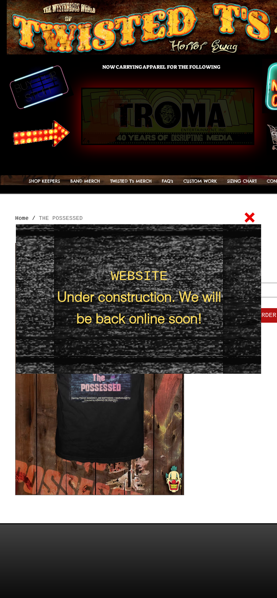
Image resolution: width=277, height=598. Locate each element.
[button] (250, 217)
